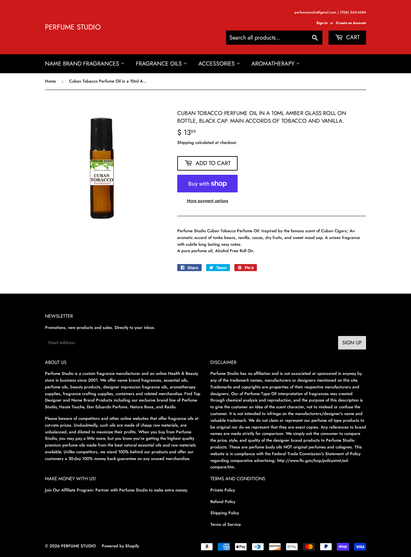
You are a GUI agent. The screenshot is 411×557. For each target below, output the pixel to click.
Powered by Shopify (120, 546)
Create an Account (351, 22)
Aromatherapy (273, 63)
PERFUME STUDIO (73, 27)
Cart (352, 37)
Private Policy (222, 490)
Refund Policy (222, 502)
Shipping (185, 142)
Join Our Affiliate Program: (69, 490)
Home (50, 81)
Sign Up (352, 342)
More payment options (207, 201)
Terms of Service (225, 524)
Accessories (217, 63)
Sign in (322, 22)
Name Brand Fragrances (83, 63)
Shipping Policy (224, 513)
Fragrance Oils (159, 63)
